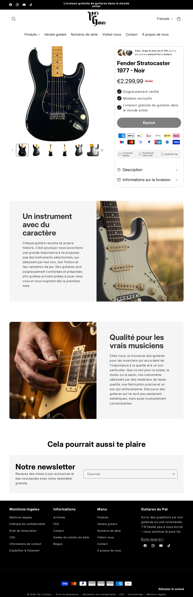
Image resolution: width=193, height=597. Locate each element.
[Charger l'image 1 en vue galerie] (22, 150)
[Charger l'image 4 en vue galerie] (65, 150)
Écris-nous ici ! (152, 539)
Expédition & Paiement (24, 550)
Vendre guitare (107, 523)
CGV (12, 537)
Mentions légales (20, 517)
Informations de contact (25, 543)
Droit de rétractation (23, 530)
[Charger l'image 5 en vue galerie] (79, 150)
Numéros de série (109, 530)
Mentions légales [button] (24, 509)
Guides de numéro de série (71, 537)
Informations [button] (64, 509)
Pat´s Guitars (44, 594)
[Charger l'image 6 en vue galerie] (93, 150)
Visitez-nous (105, 537)
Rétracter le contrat (171, 589)
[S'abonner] (173, 474)
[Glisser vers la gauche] (12, 150)
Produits (102, 517)
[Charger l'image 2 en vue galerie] (36, 150)
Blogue (58, 543)
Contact (58, 530)
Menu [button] (102, 509)
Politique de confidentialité (27, 523)
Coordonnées (135, 594)
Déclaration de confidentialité (99, 594)
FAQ (56, 523)
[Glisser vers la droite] (102, 150)
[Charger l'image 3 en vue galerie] (50, 150)
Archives (59, 517)
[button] (13, 19)
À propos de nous (109, 550)
